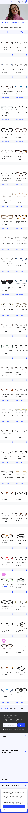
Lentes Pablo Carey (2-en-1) (8, 288)
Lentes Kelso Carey (8, 394)
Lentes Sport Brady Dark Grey (22, 629)
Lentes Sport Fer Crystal (21, 585)
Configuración (22, 809)
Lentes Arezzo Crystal (8, 113)
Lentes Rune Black (8, 477)
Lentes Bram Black (22, 456)
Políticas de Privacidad (19, 729)
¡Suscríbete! (21, 725)
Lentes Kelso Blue (22, 286)
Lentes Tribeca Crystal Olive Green (22, 607)
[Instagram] (15, 708)
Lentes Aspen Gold (22, 477)
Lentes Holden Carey (22, 221)
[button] (19, 2)
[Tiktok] (18, 708)
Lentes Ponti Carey (22, 178)
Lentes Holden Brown (22, 135)
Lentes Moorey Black (22, 350)
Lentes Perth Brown (21, 372)
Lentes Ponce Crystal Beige (8, 221)
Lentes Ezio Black (8, 436)
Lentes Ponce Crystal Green (8, 351)
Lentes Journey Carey (8, 651)
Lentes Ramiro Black (22, 330)
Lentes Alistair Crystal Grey (8, 373)
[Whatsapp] (25, 708)
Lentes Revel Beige (22, 309)
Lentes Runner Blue (7, 695)
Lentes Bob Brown (8, 91)
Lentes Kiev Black (22, 112)
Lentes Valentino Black (21, 563)
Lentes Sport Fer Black (21, 541)
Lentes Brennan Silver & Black (22, 70)
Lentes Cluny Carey (8, 673)
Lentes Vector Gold (8, 309)
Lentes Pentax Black (7, 606)
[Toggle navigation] (2, 2)
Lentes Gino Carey (22, 518)
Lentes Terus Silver (8, 243)
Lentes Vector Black (7, 178)
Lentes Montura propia (22, 695)
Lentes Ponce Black (21, 498)
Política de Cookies (7, 809)
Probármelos (5, 55)
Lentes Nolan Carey (7, 498)
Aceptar (14, 806)
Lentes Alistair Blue (22, 91)
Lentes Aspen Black (21, 436)
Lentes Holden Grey (21, 394)
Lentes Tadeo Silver (8, 456)
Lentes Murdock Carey (22, 157)
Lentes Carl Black (8, 415)
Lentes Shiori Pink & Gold (21, 199)
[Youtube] (22, 708)
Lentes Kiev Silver (8, 156)
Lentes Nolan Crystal (22, 415)
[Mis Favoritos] (22, 2)
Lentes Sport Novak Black (21, 673)
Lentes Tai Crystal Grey (8, 264)
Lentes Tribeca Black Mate (8, 135)
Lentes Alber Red (8, 562)
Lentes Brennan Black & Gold (8, 199)
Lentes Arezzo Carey (8, 540)
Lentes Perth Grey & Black (7, 519)
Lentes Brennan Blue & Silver (8, 70)
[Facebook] (11, 708)
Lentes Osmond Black (8, 629)
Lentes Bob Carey (8, 47)
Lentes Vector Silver (21, 243)
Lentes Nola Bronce (21, 650)
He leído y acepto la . (14, 729)
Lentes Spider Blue (22, 264)
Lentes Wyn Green (8, 584)
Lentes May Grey (7, 330)
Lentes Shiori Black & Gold (22, 48)
